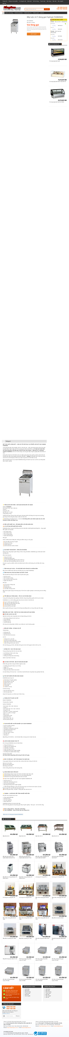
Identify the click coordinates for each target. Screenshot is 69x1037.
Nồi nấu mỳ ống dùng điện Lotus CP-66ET (25, 980)
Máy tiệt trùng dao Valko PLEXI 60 (59, 939)
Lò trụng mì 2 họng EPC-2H (9, 897)
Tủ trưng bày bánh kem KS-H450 (56, 102)
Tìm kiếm (47, 9)
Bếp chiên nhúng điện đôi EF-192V (9, 918)
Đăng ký (17, 1016)
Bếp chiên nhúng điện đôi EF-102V (26, 918)
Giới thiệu (27, 989)
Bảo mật (54, 1)
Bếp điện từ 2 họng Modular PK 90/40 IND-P (10, 877)
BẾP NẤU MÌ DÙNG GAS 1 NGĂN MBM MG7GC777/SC (25, 857)
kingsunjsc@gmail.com (26, 1027)
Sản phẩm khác (8, 819)
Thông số (8, 441)
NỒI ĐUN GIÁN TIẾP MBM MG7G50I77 (58, 857)
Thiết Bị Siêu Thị (27, 13)
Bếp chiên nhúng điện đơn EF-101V (42, 918)
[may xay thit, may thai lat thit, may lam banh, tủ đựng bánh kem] (12, 7)
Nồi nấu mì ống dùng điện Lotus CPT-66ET (42, 959)
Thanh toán (42, 1)
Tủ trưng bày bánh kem (54, 61)
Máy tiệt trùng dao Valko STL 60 (10, 958)
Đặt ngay (34, 34)
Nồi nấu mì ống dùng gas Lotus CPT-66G (8, 980)
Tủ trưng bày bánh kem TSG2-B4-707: (57, 81)
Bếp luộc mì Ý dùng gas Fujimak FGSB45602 (13, 814)
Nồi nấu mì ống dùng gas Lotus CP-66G (57, 980)
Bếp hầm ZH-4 (22, 836)
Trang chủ (4, 1)
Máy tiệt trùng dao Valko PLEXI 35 (42, 939)
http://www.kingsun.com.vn (13, 1027)
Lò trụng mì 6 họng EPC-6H (25, 897)
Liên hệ (4, 3)
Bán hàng (49, 1)
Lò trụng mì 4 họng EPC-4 (41, 877)
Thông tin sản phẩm (13, 1)
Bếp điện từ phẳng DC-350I (25, 938)
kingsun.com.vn (6, 1013)
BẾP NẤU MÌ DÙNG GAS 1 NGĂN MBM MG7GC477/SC (9, 857)
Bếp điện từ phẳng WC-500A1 (9, 938)
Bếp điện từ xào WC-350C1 (58, 917)
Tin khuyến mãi (22, 1)
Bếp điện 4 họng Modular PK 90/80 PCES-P (25, 877)
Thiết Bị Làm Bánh (18, 13)
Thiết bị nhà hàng (9, 13)
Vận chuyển (60, 1)
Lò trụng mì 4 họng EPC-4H (58, 877)
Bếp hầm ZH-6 (6, 836)
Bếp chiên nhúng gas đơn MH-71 (59, 898)
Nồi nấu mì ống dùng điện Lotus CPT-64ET (25, 959)
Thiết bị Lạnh (36, 13)
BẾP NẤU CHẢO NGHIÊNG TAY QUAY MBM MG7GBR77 (42, 857)
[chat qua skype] (65, 23)
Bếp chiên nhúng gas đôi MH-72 (42, 898)
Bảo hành (29, 1)
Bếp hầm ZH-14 (39, 836)
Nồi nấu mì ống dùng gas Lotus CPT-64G (57, 959)
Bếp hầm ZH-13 (55, 836)
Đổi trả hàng (36, 1)
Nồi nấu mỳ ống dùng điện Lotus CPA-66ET (42, 980)
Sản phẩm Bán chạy (55, 44)
